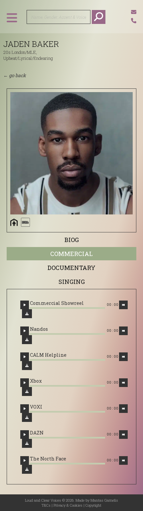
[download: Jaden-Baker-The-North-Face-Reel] (27, 469)
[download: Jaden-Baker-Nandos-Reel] (27, 339)
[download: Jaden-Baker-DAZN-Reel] (27, 443)
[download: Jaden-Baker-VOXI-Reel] (27, 417)
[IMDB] (25, 222)
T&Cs (46, 505)
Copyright (93, 505)
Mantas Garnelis (104, 500)
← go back (14, 75)
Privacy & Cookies (68, 505)
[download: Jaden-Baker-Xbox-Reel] (27, 391)
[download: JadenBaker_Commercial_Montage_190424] (27, 313)
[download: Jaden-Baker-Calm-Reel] (27, 365)
